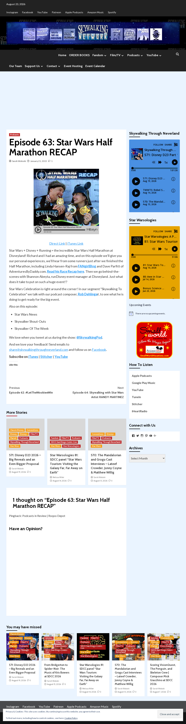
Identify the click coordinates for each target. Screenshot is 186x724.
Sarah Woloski (19, 161)
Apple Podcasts (74, 12)
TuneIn (136, 397)
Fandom (97, 55)
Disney (13, 434)
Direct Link (57, 243)
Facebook (27, 12)
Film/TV (115, 55)
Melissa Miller (58, 477)
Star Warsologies (71, 446)
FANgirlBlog (87, 266)
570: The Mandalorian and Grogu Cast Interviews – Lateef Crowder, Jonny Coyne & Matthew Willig (106, 463)
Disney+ (23, 434)
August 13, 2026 (100, 480)
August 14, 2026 (59, 480)
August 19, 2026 (19, 472)
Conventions (32, 430)
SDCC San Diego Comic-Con (64, 442)
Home (62, 55)
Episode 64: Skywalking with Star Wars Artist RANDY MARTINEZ (98, 392)
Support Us (32, 66)
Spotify (112, 12)
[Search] (177, 54)
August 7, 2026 (159, 692)
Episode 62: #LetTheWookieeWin (31, 390)
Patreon (56, 12)
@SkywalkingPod (89, 337)
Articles (48, 638)
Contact (52, 66)
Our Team (15, 66)
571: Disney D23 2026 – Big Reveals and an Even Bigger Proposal (25, 459)
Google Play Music (143, 382)
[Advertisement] (93, 98)
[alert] (154, 313)
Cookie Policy (71, 718)
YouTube (42, 12)
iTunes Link (75, 243)
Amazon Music (95, 12)
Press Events (61, 646)
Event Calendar (95, 66)
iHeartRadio (139, 411)
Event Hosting (73, 66)
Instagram (12, 12)
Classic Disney (17, 430)
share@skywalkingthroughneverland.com (38, 350)
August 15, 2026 (54, 684)
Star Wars (14, 446)
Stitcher (46, 357)
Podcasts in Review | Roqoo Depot (43, 515)
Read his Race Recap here (65, 271)
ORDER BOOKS (79, 55)
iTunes (33, 357)
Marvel (13, 438)
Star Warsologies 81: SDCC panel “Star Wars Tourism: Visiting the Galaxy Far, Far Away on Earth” (66, 463)
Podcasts (133, 55)
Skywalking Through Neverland (24, 442)
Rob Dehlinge (88, 294)
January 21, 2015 (38, 161)
